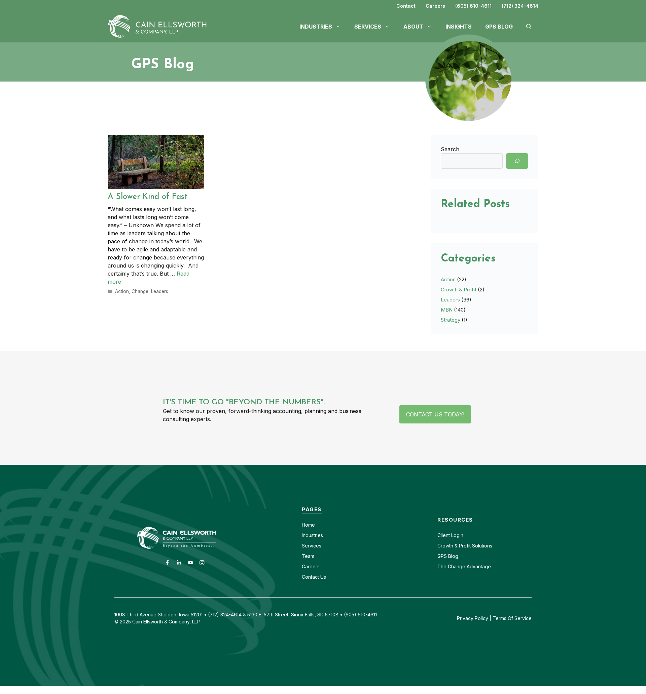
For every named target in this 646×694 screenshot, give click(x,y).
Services (311, 545)
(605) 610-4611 (473, 6)
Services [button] (367, 26)
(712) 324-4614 (520, 6)
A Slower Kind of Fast (147, 197)
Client (443, 535)
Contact (406, 6)
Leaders (159, 291)
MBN (447, 310)
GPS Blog (499, 26)
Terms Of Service (512, 618)
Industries (312, 535)
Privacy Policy (472, 618)
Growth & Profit (458, 289)
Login (456, 535)
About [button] (413, 26)
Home (308, 525)
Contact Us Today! (435, 414)
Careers (435, 6)
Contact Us (314, 577)
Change (140, 291)
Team (308, 556)
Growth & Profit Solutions (464, 545)
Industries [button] (315, 26)
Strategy (450, 320)
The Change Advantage (464, 566)
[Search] (517, 161)
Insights (458, 26)
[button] (528, 26)
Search (450, 149)
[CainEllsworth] (160, 26)
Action (122, 291)
